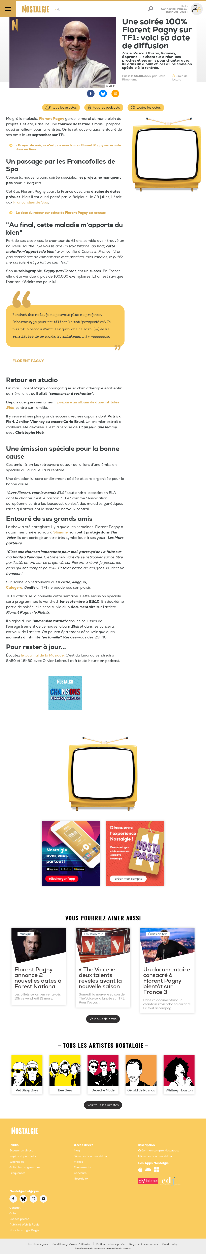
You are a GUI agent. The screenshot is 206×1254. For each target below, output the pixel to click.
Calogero (14, 587)
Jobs (12, 1213)
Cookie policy (170, 1244)
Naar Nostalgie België (24, 1230)
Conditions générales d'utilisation (72, 1244)
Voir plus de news (103, 1019)
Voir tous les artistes (103, 1105)
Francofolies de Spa (30, 202)
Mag (77, 1150)
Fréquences (17, 1173)
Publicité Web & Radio (24, 1224)
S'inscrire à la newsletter (90, 1156)
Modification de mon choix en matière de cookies (103, 1248)
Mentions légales (38, 1244)
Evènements (82, 1167)
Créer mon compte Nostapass (158, 1150)
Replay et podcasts (22, 1156)
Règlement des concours (143, 1244)
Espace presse (19, 1219)
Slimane (60, 532)
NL (57, 9)
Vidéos (78, 1161)
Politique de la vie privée (110, 1244)
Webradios (16, 1161)
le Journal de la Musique (42, 655)
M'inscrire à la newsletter (155, 1156)
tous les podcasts (106, 108)
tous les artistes (64, 108)
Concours (80, 1173)
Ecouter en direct (21, 1150)
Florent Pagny (51, 118)
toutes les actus (148, 108)
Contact (15, 1207)
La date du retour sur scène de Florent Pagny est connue (61, 213)
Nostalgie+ (81, 1178)
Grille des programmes (24, 1167)
